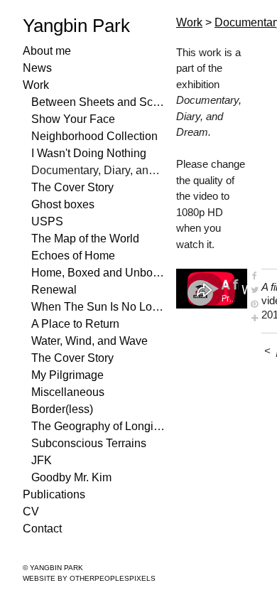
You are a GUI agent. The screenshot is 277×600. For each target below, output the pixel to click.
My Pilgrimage (67, 375)
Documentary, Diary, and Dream (98, 170)
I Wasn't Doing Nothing (88, 153)
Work (36, 85)
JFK (41, 460)
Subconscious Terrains (88, 443)
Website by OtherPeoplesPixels (89, 578)
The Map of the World (85, 238)
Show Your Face (73, 119)
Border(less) (62, 409)
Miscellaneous (67, 392)
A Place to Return (75, 324)
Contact (42, 529)
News (37, 68)
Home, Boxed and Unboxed (98, 273)
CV (31, 511)
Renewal (54, 290)
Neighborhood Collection (94, 136)
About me (47, 51)
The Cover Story (72, 187)
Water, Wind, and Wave (89, 341)
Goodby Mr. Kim (71, 477)
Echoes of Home (73, 256)
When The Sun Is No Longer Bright (98, 307)
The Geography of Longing (98, 426)
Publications (54, 494)
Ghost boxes (62, 204)
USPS (47, 221)
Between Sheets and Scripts (98, 102)
